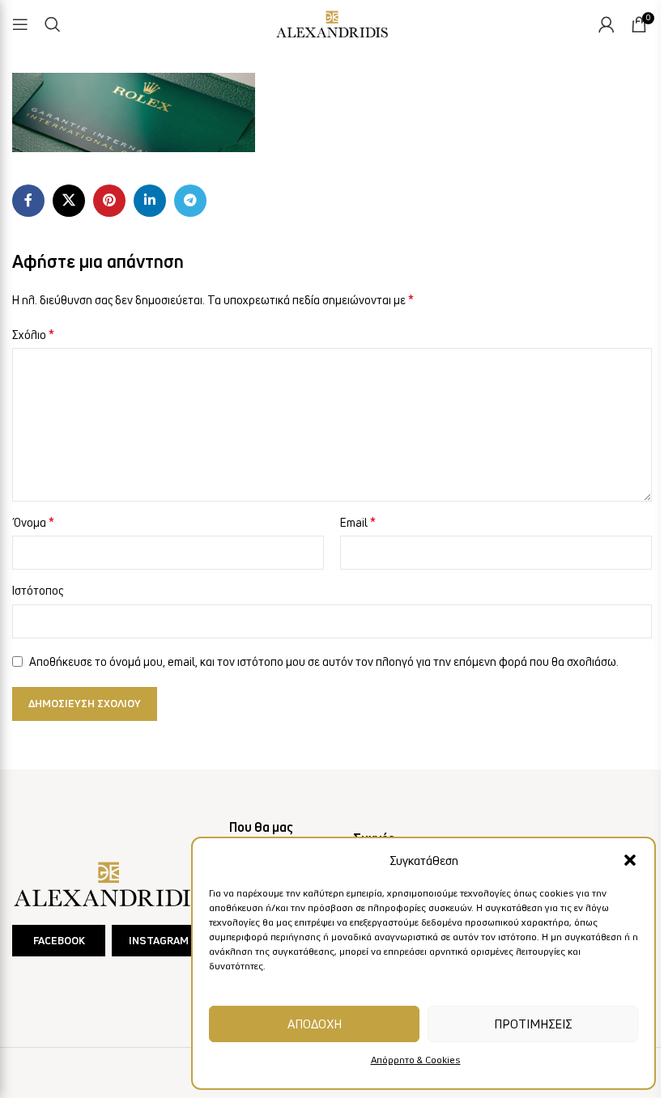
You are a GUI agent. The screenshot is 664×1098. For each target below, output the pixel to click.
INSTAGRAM (159, 940)
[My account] (606, 24)
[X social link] (69, 200)
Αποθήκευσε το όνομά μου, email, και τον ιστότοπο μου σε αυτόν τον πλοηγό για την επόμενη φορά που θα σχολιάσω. (324, 661)
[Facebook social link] (28, 200)
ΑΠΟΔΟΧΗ (314, 1023)
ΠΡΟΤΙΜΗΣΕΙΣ (533, 1023)
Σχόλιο (33, 334)
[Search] (52, 24)
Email (358, 522)
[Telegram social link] (190, 200)
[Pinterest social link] (109, 200)
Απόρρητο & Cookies (416, 1059)
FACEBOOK (59, 940)
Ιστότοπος (37, 590)
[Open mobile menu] (20, 24)
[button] (630, 860)
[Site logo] (332, 21)
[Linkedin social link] (150, 200)
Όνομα (33, 522)
